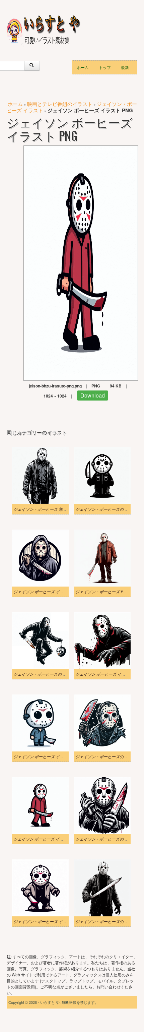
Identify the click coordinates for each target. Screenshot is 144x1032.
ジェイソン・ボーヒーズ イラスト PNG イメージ (57, 921)
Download (92, 395)
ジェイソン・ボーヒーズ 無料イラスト (48, 509)
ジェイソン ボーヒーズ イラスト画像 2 (48, 756)
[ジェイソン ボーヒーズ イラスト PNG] (80, 262)
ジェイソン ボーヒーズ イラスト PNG (47, 839)
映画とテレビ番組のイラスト (59, 103)
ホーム (83, 67)
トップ (105, 67)
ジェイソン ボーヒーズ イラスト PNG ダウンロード (59, 591)
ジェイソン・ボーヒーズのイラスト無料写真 (53, 674)
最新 (125, 67)
